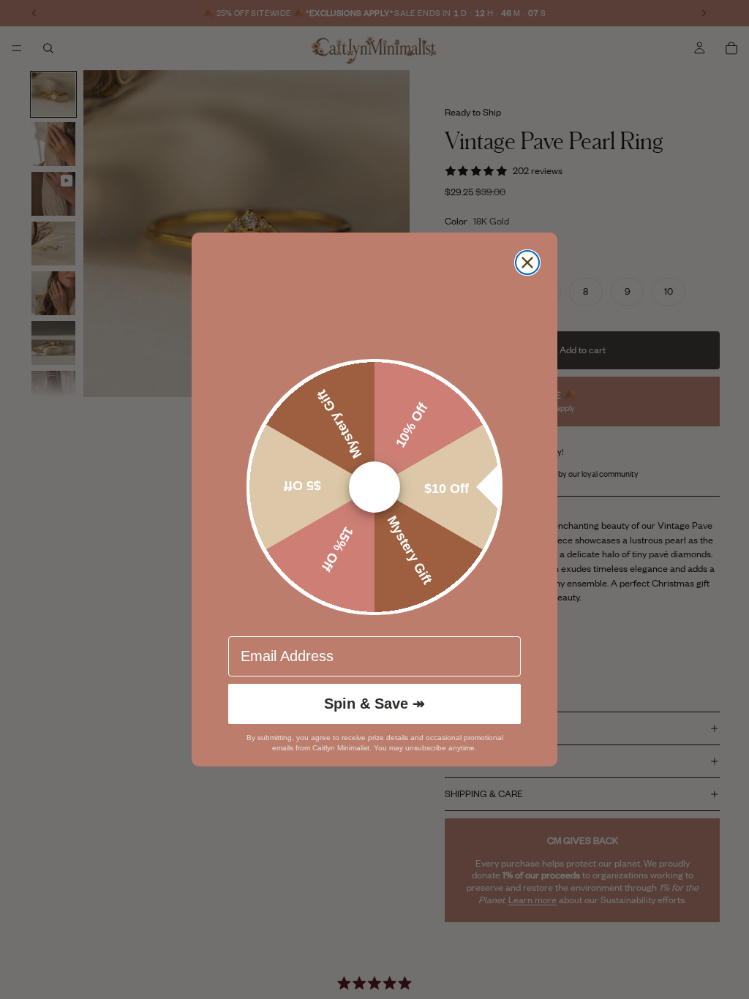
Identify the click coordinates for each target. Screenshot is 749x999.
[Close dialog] (527, 262)
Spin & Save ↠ (374, 703)
